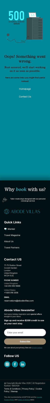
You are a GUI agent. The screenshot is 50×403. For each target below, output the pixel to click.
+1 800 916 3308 (11, 293)
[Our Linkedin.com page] (22, 364)
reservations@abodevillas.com (19, 300)
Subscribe (25, 341)
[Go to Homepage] (25, 211)
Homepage (25, 89)
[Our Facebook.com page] (15, 364)
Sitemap (14, 391)
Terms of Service (24, 400)
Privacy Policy (28, 389)
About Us (8, 241)
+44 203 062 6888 (12, 286)
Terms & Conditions (12, 389)
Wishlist (11, 229)
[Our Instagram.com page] (7, 364)
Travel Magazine (12, 235)
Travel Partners (11, 247)
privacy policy (37, 348)
